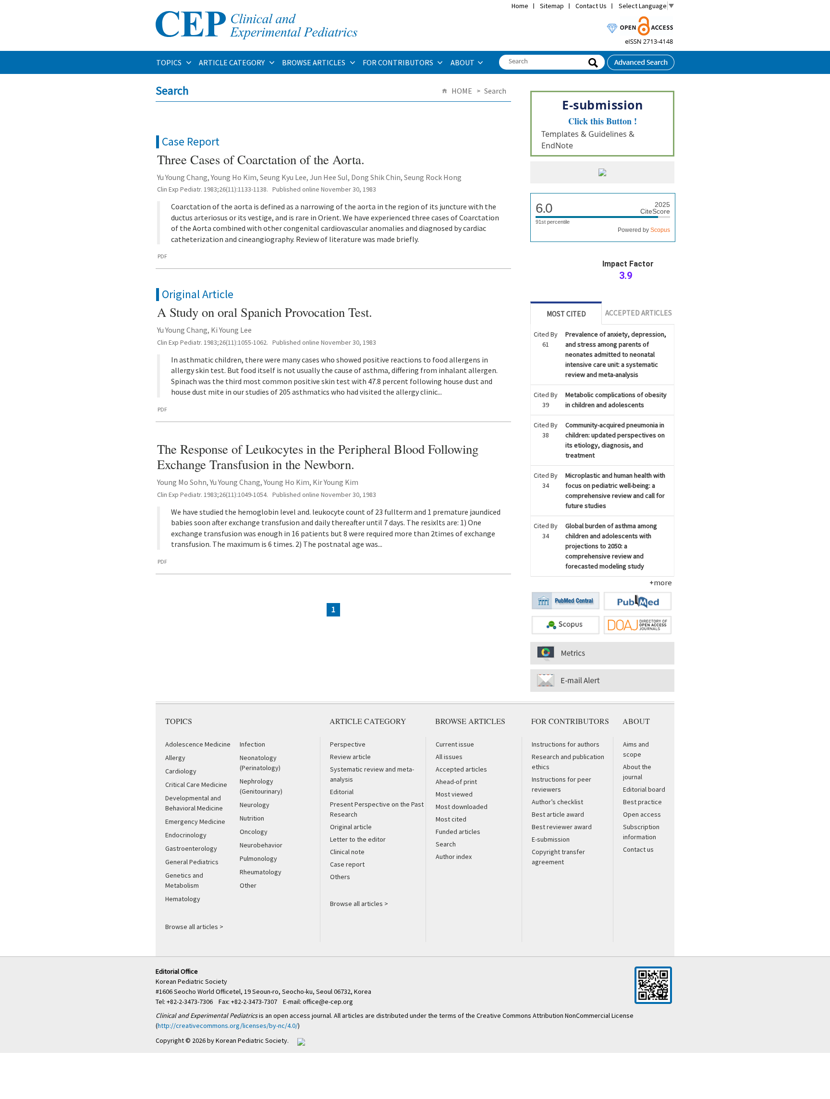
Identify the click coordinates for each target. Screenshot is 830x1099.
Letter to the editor (358, 839)
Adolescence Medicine (198, 744)
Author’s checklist (557, 801)
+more (660, 582)
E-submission (551, 839)
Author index (454, 856)
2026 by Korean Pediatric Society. (240, 1040)
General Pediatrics (192, 861)
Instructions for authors (565, 744)
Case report (347, 864)
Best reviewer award (562, 826)
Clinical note (347, 851)
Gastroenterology (191, 848)
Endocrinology (186, 835)
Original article (351, 826)
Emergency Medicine (195, 821)
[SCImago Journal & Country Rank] (602, 173)
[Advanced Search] (640, 59)
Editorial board (644, 789)
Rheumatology (260, 872)
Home (520, 5)
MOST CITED (566, 313)
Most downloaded (462, 806)
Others (340, 876)
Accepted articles (461, 769)
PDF (162, 256)
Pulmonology (258, 858)
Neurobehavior (261, 845)
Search (446, 844)
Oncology (254, 831)
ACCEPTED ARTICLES (638, 312)
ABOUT (463, 62)
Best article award (558, 814)
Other (248, 885)
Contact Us (591, 5)
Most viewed (454, 794)
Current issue (455, 744)
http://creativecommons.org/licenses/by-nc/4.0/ (228, 1025)
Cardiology (180, 771)
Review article (350, 756)
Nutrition (252, 818)
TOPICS (169, 62)
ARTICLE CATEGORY (232, 62)
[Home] (256, 10)
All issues (449, 756)
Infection (252, 744)
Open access (642, 814)
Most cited (451, 819)
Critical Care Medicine (196, 784)
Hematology (182, 898)
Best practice (642, 801)
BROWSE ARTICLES (314, 62)
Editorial (342, 791)
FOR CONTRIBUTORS (399, 62)
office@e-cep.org (328, 1001)
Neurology (254, 804)
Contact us (638, 849)
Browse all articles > (194, 926)
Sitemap (552, 5)
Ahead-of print (456, 781)
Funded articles (458, 831)
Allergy (175, 757)
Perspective (348, 744)
